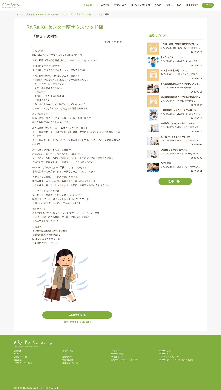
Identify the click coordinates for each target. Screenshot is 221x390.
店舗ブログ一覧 (83, 14)
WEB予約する (77, 314)
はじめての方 (67, 351)
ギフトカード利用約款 (23, 363)
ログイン (208, 5)
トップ (20, 14)
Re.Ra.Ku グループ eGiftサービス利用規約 (176, 360)
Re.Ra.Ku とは (165, 351)
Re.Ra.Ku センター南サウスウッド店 (55, 14)
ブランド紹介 (115, 351)
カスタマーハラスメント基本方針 (124, 360)
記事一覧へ (175, 181)
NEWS (17, 354)
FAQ (64, 354)
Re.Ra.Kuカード (165, 354)
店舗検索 (30, 14)
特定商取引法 (67, 360)
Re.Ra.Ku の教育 (117, 354)
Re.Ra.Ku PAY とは (70, 363)
